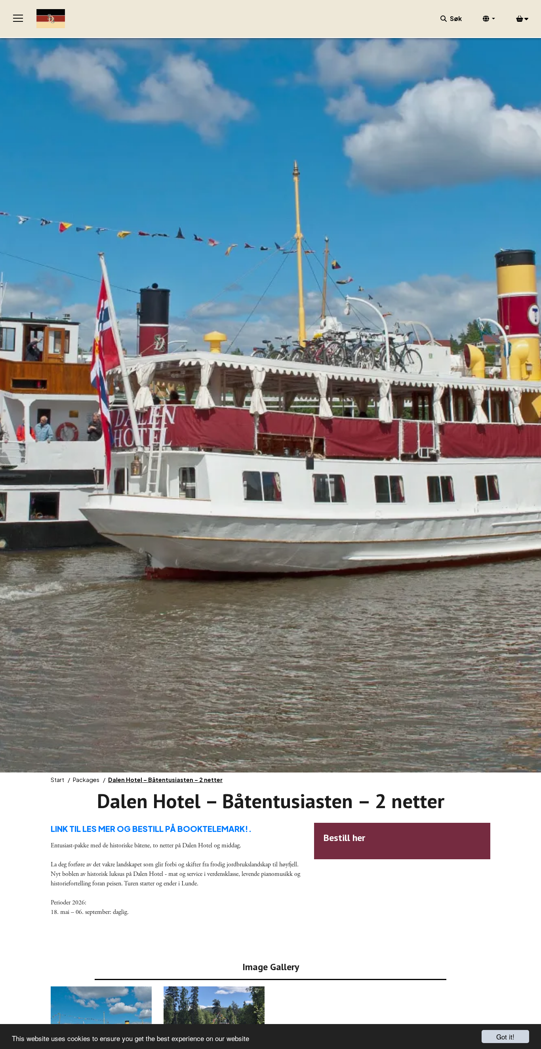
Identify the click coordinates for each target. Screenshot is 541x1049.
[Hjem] (50, 18)
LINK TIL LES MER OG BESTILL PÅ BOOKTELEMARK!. (151, 828)
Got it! (505, 1036)
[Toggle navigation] (18, 19)
